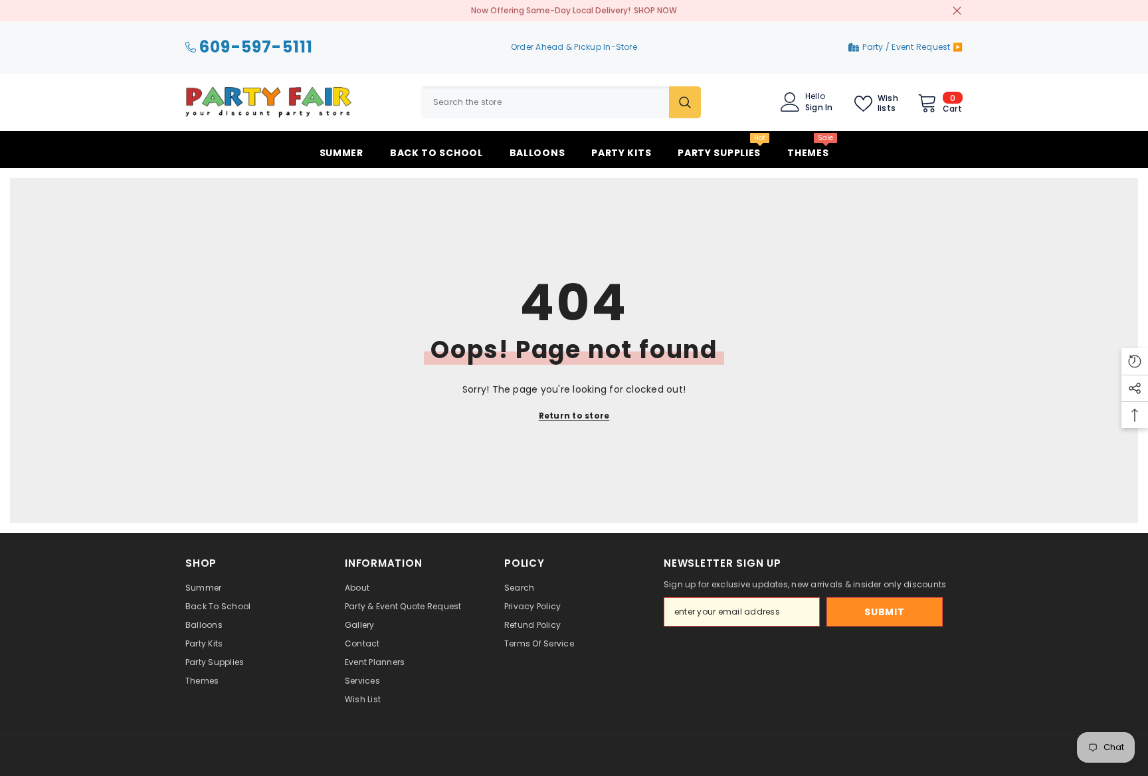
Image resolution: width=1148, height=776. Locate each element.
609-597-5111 (256, 47)
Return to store (574, 415)
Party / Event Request (907, 46)
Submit (884, 612)
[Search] (561, 102)
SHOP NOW (655, 10)
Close (957, 11)
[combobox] (545, 102)
